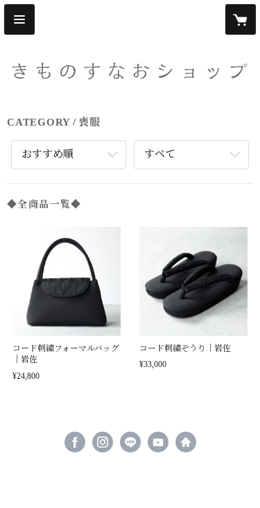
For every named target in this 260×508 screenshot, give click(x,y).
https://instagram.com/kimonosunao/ (102, 442)
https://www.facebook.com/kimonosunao (74, 442)
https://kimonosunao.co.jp (185, 442)
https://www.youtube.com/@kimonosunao (158, 442)
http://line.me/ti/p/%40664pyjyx (130, 442)
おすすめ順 (47, 154)
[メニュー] (19, 19)
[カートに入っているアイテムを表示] (240, 19)
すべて (159, 154)
